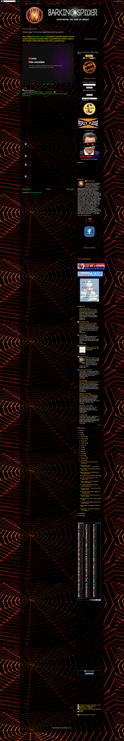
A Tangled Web (83, 415)
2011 (80, 434)
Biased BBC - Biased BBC (86, 405)
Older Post (70, 189)
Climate (28, 93)
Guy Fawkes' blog (84, 321)
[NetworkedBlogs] (89, 671)
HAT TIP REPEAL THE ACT (48, 84)
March (82, 455)
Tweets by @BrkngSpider (84, 259)
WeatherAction (26, 95)
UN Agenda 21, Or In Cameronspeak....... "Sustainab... (89, 466)
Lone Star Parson (83, 356)
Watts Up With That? (84, 308)
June (82, 449)
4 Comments (48, 92)
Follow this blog (89, 673)
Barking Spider (91, 181)
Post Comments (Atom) (36, 192)
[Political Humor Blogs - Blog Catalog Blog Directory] (89, 710)
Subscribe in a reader (89, 78)
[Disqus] (48, 120)
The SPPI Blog (83, 380)
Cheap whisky (82, 371)
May (82, 451)
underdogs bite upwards (85, 370)
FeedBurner (93, 90)
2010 (80, 513)
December (83, 436)
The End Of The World (91, 358)
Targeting (81, 336)
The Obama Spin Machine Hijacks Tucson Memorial (89, 485)
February (83, 458)
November (83, 438)
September (84, 443)
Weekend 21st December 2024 (86, 407)
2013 (80, 430)
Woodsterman (83, 345)
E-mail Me (89, 95)
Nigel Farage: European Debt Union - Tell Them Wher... (89, 473)
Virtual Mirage (83, 335)
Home (48, 189)
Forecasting (43, 93)
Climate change (35, 93)
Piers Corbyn (59, 93)
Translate (94, 100)
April (82, 453)
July (82, 447)
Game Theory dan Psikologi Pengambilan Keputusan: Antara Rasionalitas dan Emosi (89, 383)
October (83, 440)
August (83, 445)
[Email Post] (54, 92)
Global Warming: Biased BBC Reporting (90, 475)
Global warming (51, 93)
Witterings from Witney (85, 393)
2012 (80, 432)
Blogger (69, 727)
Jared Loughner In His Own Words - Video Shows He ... (89, 482)
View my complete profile (84, 215)
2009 (80, 515)
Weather (65, 93)
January (83, 460)
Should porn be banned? (85, 416)
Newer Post (26, 189)
